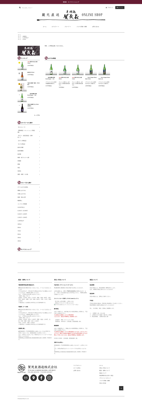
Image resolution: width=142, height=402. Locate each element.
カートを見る (76, 368)
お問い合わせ (95, 26)
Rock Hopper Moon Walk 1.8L (104, 78)
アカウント (110, 7)
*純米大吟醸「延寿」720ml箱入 (33, 83)
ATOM (104, 383)
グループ (67, 26)
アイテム (120, 7)
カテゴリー (54, 26)
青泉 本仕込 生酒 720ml (32, 62)
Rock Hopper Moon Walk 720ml (91, 78)
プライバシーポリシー (105, 378)
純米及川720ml (30, 72)
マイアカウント (77, 365)
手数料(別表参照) (71, 291)
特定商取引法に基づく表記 (106, 375)
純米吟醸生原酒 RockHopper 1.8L (32, 94)
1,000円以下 (26, 37)
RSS (100, 383)
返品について (102, 373)
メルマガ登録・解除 (82, 26)
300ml (24, 39)
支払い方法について (104, 368)
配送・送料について (104, 370)
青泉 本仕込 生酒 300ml (64, 78)
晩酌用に (25, 36)
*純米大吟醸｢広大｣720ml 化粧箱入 (33, 105)
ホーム (44, 26)
